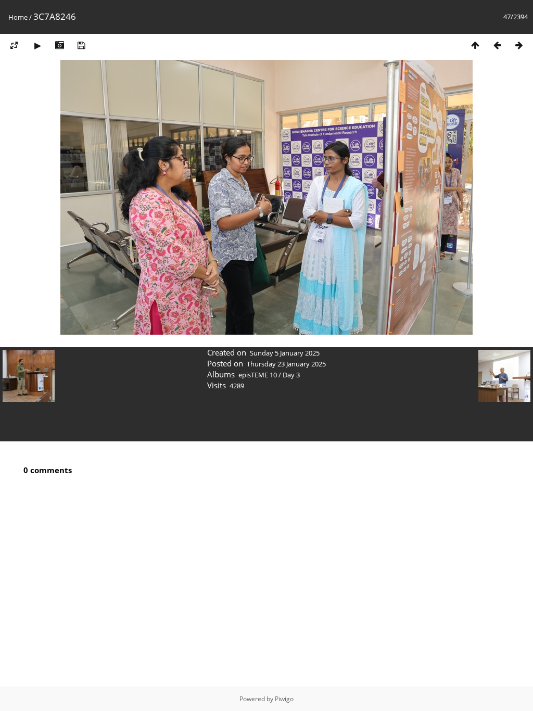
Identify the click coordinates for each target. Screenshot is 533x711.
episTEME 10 (257, 374)
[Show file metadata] (59, 45)
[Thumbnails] (475, 45)
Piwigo (284, 698)
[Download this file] (81, 45)
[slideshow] (37, 45)
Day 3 (291, 374)
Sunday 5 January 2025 (285, 353)
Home (18, 17)
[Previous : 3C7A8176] (497, 45)
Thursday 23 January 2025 (286, 364)
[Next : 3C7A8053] (519, 45)
